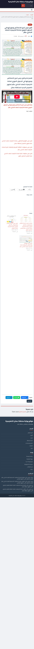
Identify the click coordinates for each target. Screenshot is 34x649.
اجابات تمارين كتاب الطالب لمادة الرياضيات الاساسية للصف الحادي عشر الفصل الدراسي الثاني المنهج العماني (17, 482)
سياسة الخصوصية (28, 464)
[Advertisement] (17, 120)
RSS (32, 469)
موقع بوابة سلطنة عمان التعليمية (15, 495)
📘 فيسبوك (24, 397)
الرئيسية (31, 15)
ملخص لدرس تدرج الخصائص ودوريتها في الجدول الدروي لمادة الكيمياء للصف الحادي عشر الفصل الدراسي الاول (25, 226)
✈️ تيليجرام (9, 397)
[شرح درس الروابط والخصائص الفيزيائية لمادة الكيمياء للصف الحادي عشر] (25, 238)
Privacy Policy (29, 456)
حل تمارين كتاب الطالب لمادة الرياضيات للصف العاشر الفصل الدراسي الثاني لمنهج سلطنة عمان (18, 490)
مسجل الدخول (22, 411)
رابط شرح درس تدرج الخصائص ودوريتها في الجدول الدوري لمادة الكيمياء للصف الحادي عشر (17, 106)
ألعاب (31, 435)
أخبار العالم (30, 433)
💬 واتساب (16, 397)
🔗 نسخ (29, 401)
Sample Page (29, 459)
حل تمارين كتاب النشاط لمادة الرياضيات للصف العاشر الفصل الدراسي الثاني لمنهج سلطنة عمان (18, 486)
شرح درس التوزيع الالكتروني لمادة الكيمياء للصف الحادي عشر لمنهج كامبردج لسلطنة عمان (17, 142)
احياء (31, 438)
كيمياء (27, 15)
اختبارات (31, 446)
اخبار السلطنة (30, 441)
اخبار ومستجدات (29, 443)
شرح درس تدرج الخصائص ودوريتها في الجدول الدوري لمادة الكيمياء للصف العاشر (12, 225)
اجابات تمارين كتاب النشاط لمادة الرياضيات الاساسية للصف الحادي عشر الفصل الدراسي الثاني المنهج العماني (17, 478)
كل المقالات (30, 467)
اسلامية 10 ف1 (29, 462)
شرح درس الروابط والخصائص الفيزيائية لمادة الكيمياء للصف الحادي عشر (26, 245)
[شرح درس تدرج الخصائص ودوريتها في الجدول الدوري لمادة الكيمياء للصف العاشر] (11, 218)
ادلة (32, 448)
